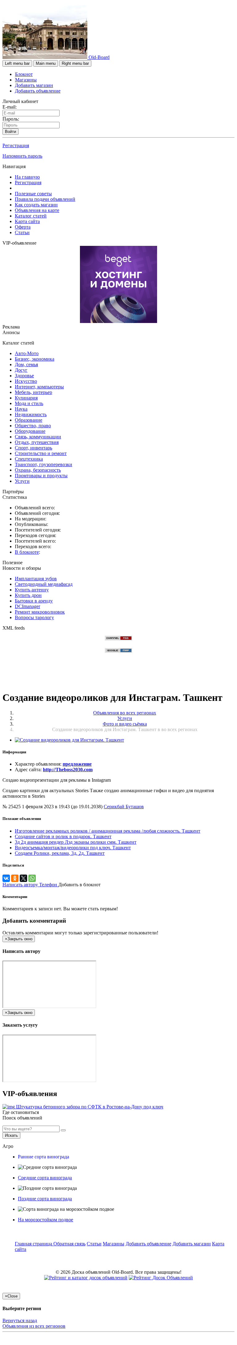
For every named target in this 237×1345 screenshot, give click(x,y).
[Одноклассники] (15, 878)
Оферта (23, 227)
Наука (21, 409)
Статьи (22, 232)
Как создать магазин (36, 204)
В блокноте (27, 552)
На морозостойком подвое (45, 1219)
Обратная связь (69, 1243)
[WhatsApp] (32, 878)
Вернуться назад (19, 1320)
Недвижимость (31, 414)
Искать (11, 1135)
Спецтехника (29, 458)
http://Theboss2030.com (68, 769)
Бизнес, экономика (34, 359)
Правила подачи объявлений (45, 199)
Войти (10, 131)
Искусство (26, 381)
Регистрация (15, 145)
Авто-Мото (27, 353)
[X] (23, 878)
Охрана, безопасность (38, 470)
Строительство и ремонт (41, 453)
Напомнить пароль (22, 156)
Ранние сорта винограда (43, 1156)
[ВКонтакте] (6, 878)
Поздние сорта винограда (45, 1198)
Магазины (26, 79)
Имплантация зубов (36, 578)
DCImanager (27, 606)
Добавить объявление (37, 90)
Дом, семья (26, 364)
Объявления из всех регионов (33, 1326)
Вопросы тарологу (34, 617)
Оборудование (30, 431)
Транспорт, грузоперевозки (43, 464)
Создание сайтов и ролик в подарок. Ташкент (63, 836)
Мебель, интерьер (33, 392)
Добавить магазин (34, 85)
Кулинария (26, 397)
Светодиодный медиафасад (44, 584)
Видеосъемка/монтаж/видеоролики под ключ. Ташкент (73, 847)
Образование (28, 420)
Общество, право (33, 425)
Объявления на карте (37, 210)
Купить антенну (32, 589)
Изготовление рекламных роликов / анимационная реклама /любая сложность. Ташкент (107, 831)
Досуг (21, 370)
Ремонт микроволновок (40, 612)
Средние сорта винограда (45, 1177)
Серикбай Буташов (124, 806)
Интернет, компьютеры (39, 386)
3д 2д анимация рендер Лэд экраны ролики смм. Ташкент (75, 842)
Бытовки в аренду (34, 600)
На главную (27, 177)
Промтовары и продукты (41, 475)
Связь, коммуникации (38, 436)
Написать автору (20, 884)
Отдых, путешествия (37, 442)
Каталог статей (31, 215)
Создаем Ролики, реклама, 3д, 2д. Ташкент (60, 853)
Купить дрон (28, 595)
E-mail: (9, 107)
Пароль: (10, 119)
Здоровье (24, 375)
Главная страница (34, 1243)
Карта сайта (27, 221)
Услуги (22, 481)
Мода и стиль (29, 403)
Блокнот (24, 74)
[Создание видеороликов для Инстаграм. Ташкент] (69, 740)
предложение (77, 764)
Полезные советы (33, 193)
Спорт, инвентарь (33, 447)
